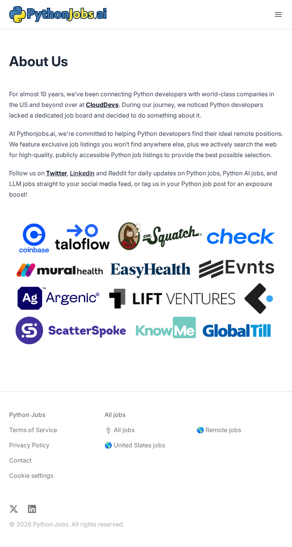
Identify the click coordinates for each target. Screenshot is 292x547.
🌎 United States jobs (135, 445)
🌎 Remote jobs (219, 430)
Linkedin (82, 173)
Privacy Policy (29, 445)
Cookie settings (31, 475)
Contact (20, 460)
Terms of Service (33, 430)
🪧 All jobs (120, 430)
